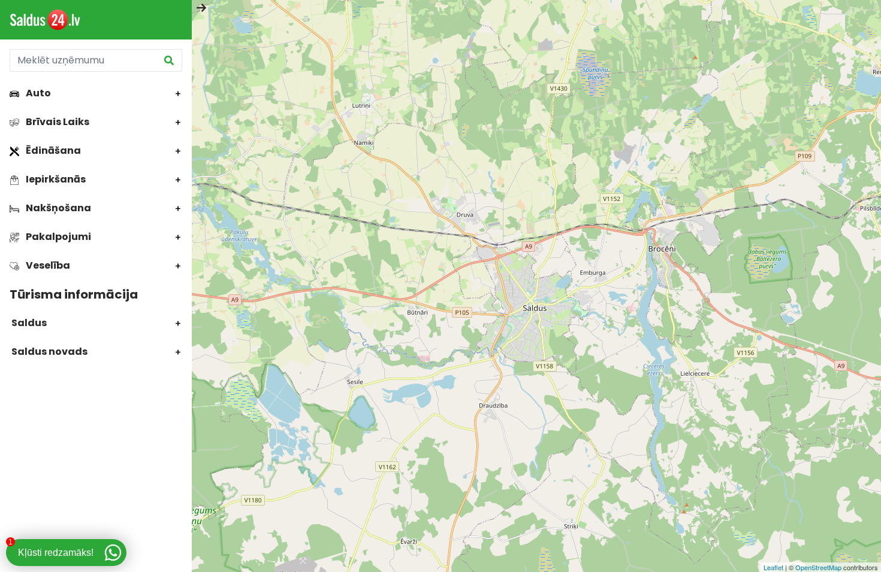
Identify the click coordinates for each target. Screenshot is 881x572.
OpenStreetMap (818, 567)
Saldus (28, 323)
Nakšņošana (57, 208)
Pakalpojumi (57, 237)
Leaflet (773, 567)
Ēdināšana (52, 150)
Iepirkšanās (55, 179)
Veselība (47, 265)
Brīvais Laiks (56, 122)
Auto (37, 93)
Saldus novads (49, 351)
